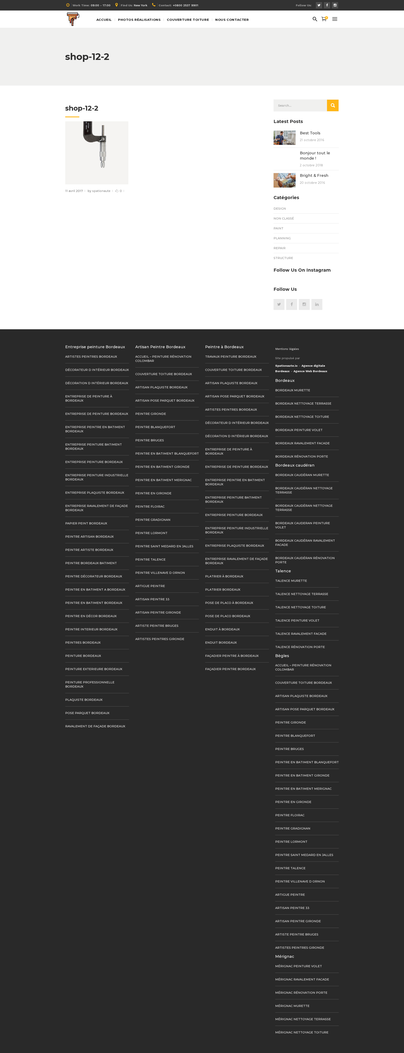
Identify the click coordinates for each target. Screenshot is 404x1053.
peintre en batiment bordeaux (93, 603)
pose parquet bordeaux (87, 713)
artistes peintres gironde (159, 639)
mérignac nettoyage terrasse (303, 1019)
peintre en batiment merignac (163, 480)
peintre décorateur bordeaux (93, 576)
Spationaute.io (286, 365)
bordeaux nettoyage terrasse (303, 403)
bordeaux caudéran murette (302, 475)
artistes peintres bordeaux (91, 356)
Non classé (284, 218)
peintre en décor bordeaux (91, 616)
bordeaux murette (292, 390)
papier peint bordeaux (86, 523)
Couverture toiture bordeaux (163, 374)
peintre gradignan (152, 520)
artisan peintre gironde (158, 612)
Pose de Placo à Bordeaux (229, 603)
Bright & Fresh (314, 175)
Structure (283, 258)
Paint (278, 228)
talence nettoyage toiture (300, 607)
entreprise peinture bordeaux (94, 462)
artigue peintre (150, 586)
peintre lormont (151, 533)
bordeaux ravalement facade (302, 443)
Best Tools (310, 133)
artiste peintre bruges (156, 626)
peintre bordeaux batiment (91, 563)
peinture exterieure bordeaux (93, 669)
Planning (282, 238)
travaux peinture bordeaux (230, 356)
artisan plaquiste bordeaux (161, 387)
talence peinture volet (297, 620)
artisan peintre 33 (152, 599)
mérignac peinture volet (298, 966)
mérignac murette (292, 1006)
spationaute (101, 191)
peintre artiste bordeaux (89, 550)
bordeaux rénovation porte (301, 456)
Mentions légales (287, 349)
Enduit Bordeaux (221, 642)
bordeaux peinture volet (299, 430)
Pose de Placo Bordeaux (227, 616)
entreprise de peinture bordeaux (96, 414)
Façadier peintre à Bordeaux (232, 656)
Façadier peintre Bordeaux (230, 669)
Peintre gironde (150, 414)
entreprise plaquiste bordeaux (94, 493)
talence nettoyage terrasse (301, 594)
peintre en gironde (153, 493)
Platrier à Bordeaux (224, 576)
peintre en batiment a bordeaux (95, 589)
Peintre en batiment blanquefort (167, 453)
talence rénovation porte (300, 647)
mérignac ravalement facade (302, 979)
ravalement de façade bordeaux (95, 726)
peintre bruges (149, 440)
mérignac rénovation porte (301, 993)
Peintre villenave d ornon (160, 573)
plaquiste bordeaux (83, 700)
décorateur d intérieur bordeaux (97, 370)
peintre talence (150, 559)
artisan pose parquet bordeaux (164, 400)
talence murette (291, 581)
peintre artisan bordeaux (89, 536)
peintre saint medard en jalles (164, 546)
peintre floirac (150, 506)
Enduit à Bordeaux (222, 629)
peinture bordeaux (83, 656)
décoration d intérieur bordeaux (96, 383)
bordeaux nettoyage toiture (302, 417)
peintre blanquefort (155, 427)
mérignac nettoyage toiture (301, 1032)
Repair (280, 248)
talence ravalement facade (301, 634)
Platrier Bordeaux (222, 589)
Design (280, 208)
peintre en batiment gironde (162, 467)
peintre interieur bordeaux (91, 629)
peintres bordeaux (83, 642)
